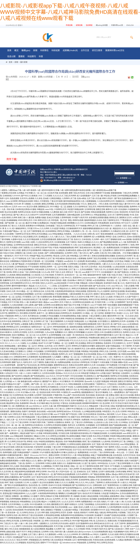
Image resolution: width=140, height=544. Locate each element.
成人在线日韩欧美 (38, 529)
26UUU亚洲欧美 (36, 504)
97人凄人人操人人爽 (115, 502)
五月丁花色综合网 (114, 360)
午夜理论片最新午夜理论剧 (106, 400)
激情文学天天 (119, 250)
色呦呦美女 (28, 436)
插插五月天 (94, 308)
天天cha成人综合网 (45, 310)
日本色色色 (86, 239)
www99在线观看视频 (122, 234)
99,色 (132, 215)
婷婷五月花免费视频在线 (118, 368)
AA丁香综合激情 (39, 444)
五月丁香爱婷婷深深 (111, 485)
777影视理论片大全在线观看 (21, 338)
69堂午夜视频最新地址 (52, 428)
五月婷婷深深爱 (26, 521)
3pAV (10, 414)
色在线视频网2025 (88, 398)
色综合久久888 (60, 310)
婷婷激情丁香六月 (66, 349)
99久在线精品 (80, 343)
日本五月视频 (8, 267)
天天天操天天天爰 (125, 365)
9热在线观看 (25, 466)
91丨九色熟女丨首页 (119, 226)
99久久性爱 (16, 250)
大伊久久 (74, 329)
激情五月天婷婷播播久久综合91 (80, 332)
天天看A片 (85, 305)
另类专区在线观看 (117, 291)
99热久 (36, 201)
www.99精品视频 (16, 436)
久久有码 (46, 504)
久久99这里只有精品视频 (74, 321)
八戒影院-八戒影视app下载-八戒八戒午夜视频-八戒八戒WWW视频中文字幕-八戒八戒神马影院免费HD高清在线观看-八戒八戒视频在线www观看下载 (70, 12)
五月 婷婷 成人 (85, 256)
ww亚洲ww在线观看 (58, 299)
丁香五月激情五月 (43, 417)
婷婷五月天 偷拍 (19, 414)
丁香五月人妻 (73, 499)
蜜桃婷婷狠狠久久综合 (93, 220)
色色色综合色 (70, 258)
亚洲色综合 (81, 472)
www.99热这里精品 (55, 234)
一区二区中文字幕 (60, 267)
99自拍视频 (81, 543)
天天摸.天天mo (33, 228)
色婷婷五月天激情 (13, 242)
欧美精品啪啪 (10, 346)
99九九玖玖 (12, 428)
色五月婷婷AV (90, 335)
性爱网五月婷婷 (46, 267)
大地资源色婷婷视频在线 (64, 291)
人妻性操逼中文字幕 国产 (107, 278)
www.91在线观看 (84, 245)
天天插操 (113, 362)
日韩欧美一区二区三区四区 (10, 297)
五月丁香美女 (71, 242)
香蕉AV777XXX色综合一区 (51, 543)
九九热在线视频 (118, 267)
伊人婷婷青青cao (85, 534)
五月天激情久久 (103, 321)
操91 (6, 529)
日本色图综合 (25, 327)
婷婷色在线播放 (46, 365)
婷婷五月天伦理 (12, 521)
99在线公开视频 (110, 196)
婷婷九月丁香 (92, 226)
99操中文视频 (86, 436)
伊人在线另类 (105, 518)
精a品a (115, 474)
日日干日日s (117, 518)
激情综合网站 (15, 411)
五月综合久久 (101, 521)
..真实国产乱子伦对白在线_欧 (27, 365)
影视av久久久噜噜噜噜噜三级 (108, 354)
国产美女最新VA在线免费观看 (52, 338)
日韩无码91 (81, 310)
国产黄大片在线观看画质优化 (16, 485)
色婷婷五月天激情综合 (49, 387)
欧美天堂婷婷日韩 (7, 278)
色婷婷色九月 (37, 428)
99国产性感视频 (96, 447)
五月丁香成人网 (98, 444)
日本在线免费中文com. (124, 420)
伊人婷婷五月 (90, 319)
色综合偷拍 (90, 395)
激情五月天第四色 (125, 381)
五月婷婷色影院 (50, 351)
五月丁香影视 (92, 472)
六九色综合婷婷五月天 (106, 201)
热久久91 (115, 491)
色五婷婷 (106, 403)
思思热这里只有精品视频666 (14, 493)
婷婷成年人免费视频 (81, 420)
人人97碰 (109, 302)
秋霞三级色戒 (82, 316)
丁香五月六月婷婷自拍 (84, 422)
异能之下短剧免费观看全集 (101, 455)
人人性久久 (132, 280)
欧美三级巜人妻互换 (26, 217)
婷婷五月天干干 (123, 349)
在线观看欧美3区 (82, 308)
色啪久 (104, 502)
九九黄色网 (54, 212)
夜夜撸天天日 (110, 313)
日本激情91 (82, 264)
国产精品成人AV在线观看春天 (27, 264)
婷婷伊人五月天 (64, 346)
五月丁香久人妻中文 (36, 534)
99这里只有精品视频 (75, 209)
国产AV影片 (116, 289)
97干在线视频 (33, 267)
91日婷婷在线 (18, 395)
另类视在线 (14, 502)
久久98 (26, 482)
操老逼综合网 (26, 381)
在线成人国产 (43, 253)
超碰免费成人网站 (117, 496)
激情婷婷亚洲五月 (61, 365)
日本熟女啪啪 (120, 472)
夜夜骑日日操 (48, 507)
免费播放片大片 (61, 332)
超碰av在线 (81, 250)
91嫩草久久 (36, 373)
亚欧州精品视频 (73, 215)
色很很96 (6, 324)
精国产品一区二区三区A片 (109, 308)
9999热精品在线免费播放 (23, 294)
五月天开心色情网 (27, 198)
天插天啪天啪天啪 (110, 245)
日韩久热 (90, 234)
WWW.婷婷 (55, 392)
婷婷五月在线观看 (77, 379)
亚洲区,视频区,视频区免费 (10, 299)
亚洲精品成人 (43, 237)
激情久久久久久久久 (66, 308)
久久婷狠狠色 (20, 543)
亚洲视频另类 (105, 480)
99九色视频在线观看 (130, 360)
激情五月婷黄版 (47, 204)
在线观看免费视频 (105, 499)
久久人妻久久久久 (57, 237)
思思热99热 (91, 291)
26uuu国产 (67, 395)
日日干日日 (77, 450)
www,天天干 (74, 286)
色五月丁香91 (31, 488)
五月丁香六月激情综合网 (42, 297)
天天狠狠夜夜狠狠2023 (126, 521)
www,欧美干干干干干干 (91, 272)
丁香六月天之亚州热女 (89, 267)
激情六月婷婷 (74, 398)
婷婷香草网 (74, 518)
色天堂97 (121, 400)
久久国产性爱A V (131, 297)
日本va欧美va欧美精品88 (96, 349)
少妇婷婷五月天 (60, 209)
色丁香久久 (12, 226)
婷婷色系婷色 (112, 512)
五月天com (12, 319)
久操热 (23, 343)
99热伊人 (42, 518)
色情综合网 (112, 521)
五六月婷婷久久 (32, 354)
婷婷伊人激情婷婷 (84, 237)
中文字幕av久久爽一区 (30, 392)
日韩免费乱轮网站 (124, 384)
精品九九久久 (31, 461)
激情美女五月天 (125, 217)
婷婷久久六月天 (20, 316)
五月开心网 (64, 256)
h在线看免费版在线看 (55, 480)
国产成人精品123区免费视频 (14, 310)
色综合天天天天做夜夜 (91, 493)
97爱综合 (64, 403)
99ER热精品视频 (28, 417)
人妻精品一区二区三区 (71, 357)
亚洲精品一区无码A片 (55, 370)
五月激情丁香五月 (40, 340)
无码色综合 (133, 376)
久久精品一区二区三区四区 (93, 313)
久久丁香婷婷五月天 (126, 278)
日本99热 (112, 351)
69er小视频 (112, 469)
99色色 (135, 447)
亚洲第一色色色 (73, 512)
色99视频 (32, 411)
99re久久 (68, 278)
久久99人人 (123, 387)
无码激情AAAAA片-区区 (117, 417)
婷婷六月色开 (107, 198)
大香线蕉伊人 (76, 231)
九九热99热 (105, 441)
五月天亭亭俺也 (14, 504)
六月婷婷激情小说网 (120, 461)
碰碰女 (81, 329)
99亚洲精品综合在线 (88, 390)
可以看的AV (111, 349)
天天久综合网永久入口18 (10, 392)
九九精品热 (60, 250)
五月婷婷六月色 (71, 253)
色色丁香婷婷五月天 (111, 220)
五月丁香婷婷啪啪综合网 (82, 540)
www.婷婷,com (107, 537)
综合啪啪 (47, 447)
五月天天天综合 (129, 455)
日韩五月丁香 (27, 321)
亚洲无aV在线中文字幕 (43, 414)
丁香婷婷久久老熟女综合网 (105, 482)
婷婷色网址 (83, 299)
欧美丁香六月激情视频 (91, 441)
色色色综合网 (45, 392)
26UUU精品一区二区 (58, 207)
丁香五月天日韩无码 (131, 275)
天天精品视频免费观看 (9, 480)
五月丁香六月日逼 (94, 198)
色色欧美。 (68, 234)
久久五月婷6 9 (42, 335)
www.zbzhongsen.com (100, 431)
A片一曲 (36, 338)
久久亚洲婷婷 (70, 338)
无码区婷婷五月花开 (58, 512)
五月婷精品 (91, 310)
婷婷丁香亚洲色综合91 (83, 248)
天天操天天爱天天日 (99, 529)
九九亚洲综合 (93, 368)
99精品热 (40, 209)
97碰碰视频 (9, 316)
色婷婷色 (67, 439)
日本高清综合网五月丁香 (31, 299)
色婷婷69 (133, 207)
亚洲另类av (101, 414)
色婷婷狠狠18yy (24, 428)
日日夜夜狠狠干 (107, 272)
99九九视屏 (14, 466)
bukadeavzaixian (69, 543)
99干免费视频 (111, 365)
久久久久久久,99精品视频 (88, 406)
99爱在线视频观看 (128, 354)
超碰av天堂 (94, 480)
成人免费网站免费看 (63, 362)
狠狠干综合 (75, 417)
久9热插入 (104, 368)
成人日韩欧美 (112, 390)
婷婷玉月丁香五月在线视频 (32, 515)
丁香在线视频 (84, 510)
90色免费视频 (103, 223)
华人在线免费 (79, 261)
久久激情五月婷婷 (129, 289)
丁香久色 (21, 463)
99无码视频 (134, 294)
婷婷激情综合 (134, 398)
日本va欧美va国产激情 (33, 305)
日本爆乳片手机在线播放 (49, 316)
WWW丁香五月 (74, 212)
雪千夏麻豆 (130, 537)
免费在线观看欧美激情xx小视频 (12, 461)
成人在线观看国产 (84, 196)
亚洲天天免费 (122, 488)
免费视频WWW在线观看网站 (100, 461)
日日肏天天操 (52, 193)
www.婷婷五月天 (129, 433)
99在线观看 (93, 351)
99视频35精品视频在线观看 (121, 436)
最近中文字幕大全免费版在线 (37, 223)
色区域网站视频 (45, 357)
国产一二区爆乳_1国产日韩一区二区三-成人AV (35, 384)
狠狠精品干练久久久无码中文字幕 (75, 297)
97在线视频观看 (61, 294)
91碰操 (128, 496)
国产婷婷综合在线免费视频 (64, 474)
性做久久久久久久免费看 (64, 482)
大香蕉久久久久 (61, 384)
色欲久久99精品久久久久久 (88, 242)
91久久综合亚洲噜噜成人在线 (119, 258)
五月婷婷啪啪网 (99, 488)
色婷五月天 (27, 362)
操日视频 (110, 414)
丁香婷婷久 (71, 310)
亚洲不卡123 (43, 343)
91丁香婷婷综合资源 (91, 466)
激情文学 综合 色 (72, 390)
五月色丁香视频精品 (86, 504)
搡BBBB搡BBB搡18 (20, 286)
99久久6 (94, 417)
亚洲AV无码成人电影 (58, 280)
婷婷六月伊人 (15, 340)
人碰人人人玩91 (25, 373)
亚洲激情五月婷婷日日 (113, 332)
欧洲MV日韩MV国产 (121, 499)
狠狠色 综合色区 (14, 390)
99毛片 (96, 534)
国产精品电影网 (103, 376)
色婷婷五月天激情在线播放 (65, 458)
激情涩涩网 (100, 209)
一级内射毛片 (8, 256)
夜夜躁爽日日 (110, 450)
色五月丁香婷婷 (39, 289)
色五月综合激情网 (47, 482)
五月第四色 (80, 425)
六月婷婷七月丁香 (69, 198)
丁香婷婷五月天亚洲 (22, 234)
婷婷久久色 (103, 351)
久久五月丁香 (126, 308)
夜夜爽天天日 (79, 349)
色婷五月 (71, 425)
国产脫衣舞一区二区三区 (15, 223)
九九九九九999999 (70, 534)
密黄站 (111, 395)
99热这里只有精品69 (18, 349)
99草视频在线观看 (50, 433)
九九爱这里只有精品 (70, 510)
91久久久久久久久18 (72, 373)
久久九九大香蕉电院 (98, 507)
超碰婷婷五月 (131, 250)
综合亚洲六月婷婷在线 (80, 362)
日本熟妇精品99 (90, 223)
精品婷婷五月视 (12, 403)
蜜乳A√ (56, 381)
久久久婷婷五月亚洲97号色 (41, 248)
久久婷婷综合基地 (73, 444)
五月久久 (65, 379)
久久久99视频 (79, 529)
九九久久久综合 (80, 234)
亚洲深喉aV (72, 280)
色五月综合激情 (11, 212)
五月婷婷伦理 (89, 209)
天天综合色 (76, 411)
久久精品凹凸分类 (118, 231)
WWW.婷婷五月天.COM (27, 220)
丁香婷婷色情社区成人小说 (53, 278)
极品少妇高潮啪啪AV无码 (129, 390)
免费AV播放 (134, 477)
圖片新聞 (23, 62)
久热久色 (103, 253)
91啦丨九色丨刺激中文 (112, 357)
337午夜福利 (115, 466)
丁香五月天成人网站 (107, 406)
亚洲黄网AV (105, 231)
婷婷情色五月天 (12, 327)
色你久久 (77, 239)
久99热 (50, 398)
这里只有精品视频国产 (21, 452)
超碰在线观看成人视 (130, 327)
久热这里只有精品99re (110, 493)
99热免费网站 (25, 502)
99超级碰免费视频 (66, 248)
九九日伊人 (51, 444)
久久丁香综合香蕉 (131, 458)
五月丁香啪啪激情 (75, 354)
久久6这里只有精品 (57, 228)
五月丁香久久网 (33, 258)
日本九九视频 (103, 428)
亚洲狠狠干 (98, 515)
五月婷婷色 (59, 431)
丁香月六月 (97, 269)
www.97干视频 (96, 305)
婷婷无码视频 (45, 264)
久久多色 (38, 198)
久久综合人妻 (130, 502)
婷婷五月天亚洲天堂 (127, 474)
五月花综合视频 (48, 373)
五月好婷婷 (39, 463)
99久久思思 (103, 204)
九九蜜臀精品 (46, 466)
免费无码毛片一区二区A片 (41, 327)
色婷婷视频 (131, 242)
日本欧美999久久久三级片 (15, 488)
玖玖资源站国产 (116, 428)
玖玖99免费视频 (104, 289)
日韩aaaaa (127, 340)
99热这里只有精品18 (115, 458)
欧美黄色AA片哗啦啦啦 (35, 226)
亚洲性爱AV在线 (110, 283)
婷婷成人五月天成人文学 (47, 346)
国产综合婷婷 (43, 368)
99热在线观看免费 (98, 212)
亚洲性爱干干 (54, 368)
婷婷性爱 (104, 299)
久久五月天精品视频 (31, 239)
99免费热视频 (94, 338)
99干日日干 (125, 223)
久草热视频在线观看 (52, 515)
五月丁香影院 (38, 362)
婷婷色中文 (59, 537)
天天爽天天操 (57, 466)
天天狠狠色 (124, 248)
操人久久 (121, 283)
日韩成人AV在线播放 (35, 351)
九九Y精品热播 (91, 321)
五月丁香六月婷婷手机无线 (61, 450)
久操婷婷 (103, 534)
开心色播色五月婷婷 (89, 428)
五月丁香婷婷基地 (34, 231)
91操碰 (73, 491)
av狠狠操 (24, 324)
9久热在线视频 (85, 469)
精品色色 (59, 441)
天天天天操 (58, 526)
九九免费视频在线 (109, 379)
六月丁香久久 (59, 409)
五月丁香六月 (119, 335)
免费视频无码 (88, 327)
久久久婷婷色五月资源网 (55, 436)
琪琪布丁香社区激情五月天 (104, 294)
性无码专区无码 (33, 543)
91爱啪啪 (121, 512)
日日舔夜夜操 (59, 242)
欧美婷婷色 (16, 321)
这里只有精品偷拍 (113, 346)
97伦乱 (122, 431)
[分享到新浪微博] (129, 77)
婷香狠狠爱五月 (35, 540)
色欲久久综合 (62, 469)
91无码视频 (88, 515)
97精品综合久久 (64, 289)
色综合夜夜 (41, 411)
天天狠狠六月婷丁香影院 (19, 248)
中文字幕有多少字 (66, 381)
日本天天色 (44, 280)
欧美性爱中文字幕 (50, 308)
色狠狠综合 (120, 201)
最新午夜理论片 (71, 504)
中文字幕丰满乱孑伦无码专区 (48, 403)
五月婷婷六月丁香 (41, 321)
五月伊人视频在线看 (106, 472)
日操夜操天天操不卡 (93, 379)
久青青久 (133, 272)
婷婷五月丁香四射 (85, 280)
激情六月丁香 (97, 245)
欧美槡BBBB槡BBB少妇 (92, 403)
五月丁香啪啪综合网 (113, 239)
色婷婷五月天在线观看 (119, 376)
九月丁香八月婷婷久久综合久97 (54, 324)
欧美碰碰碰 (79, 319)
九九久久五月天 (67, 502)
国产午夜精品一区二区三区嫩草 (61, 343)
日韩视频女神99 (20, 357)
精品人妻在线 (100, 512)
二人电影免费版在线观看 (10, 308)
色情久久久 (61, 463)
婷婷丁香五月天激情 (93, 329)
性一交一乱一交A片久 (91, 231)
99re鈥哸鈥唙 (29, 510)
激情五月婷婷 (54, 455)
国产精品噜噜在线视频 (109, 242)
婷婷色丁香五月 (133, 472)
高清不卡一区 (42, 313)
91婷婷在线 (114, 431)
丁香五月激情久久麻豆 (97, 316)
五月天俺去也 (101, 310)
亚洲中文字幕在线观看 (40, 212)
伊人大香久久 (122, 482)
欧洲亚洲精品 (91, 261)
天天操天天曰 (17, 237)
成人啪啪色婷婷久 (19, 228)
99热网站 (84, 351)
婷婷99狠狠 (35, 466)
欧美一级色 (40, 510)
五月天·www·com (19, 207)
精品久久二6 (131, 335)
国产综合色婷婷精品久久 (72, 488)
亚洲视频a (21, 398)
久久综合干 (39, 537)
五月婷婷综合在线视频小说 (83, 302)
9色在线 (56, 256)
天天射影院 (26, 297)
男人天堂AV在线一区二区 (66, 472)
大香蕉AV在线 (16, 239)
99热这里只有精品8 (130, 329)
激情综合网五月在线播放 (32, 507)
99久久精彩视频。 (115, 253)
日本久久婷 (10, 291)
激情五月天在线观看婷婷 (31, 250)
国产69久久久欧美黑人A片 (31, 196)
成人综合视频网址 (49, 231)
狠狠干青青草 (134, 469)
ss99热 (59, 534)
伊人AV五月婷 (34, 360)
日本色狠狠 (49, 226)
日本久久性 (113, 422)
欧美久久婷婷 (11, 217)
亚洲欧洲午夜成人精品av (39, 302)
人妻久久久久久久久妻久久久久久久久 (117, 264)
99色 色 (92, 521)
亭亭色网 (54, 220)
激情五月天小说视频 (108, 338)
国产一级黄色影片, (12, 433)
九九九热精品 (32, 343)
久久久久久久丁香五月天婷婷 (64, 196)
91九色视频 (76, 439)
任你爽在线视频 (75, 403)
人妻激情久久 (43, 523)
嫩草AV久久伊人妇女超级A (116, 209)
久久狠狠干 (34, 496)
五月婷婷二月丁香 (60, 499)
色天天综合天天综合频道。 (93, 450)
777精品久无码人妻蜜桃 (60, 329)
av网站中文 (36, 381)
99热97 (71, 324)
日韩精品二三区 (132, 441)
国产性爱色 (15, 324)
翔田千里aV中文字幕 (72, 305)
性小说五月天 (87, 294)
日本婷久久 (121, 237)
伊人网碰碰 (26, 204)
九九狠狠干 (34, 482)
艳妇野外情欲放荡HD (31, 409)
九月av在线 (49, 332)
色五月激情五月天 (30, 237)
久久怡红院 (35, 275)
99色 (84, 275)
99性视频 (113, 381)
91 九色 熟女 (127, 357)
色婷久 (94, 463)
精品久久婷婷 (52, 518)
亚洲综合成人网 (102, 395)
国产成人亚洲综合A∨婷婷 (118, 529)
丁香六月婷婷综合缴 (32, 272)
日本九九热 (135, 261)
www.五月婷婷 (12, 201)
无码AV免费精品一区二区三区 (23, 335)
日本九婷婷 (33, 523)
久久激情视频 (50, 534)
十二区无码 (7, 510)
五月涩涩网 (35, 502)
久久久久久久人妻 (7, 264)
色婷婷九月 (63, 354)
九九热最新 (56, 357)
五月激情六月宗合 (93, 526)
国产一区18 (14, 400)
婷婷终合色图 (78, 220)
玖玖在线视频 (18, 510)
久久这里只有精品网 (101, 381)
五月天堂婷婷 (81, 368)
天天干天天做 (13, 302)
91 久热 (74, 245)
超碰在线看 (10, 532)
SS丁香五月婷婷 (21, 422)
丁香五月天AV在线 (34, 278)
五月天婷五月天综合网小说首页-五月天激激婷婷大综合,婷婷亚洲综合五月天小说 (82, 523)
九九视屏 (108, 297)
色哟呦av (59, 373)
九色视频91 (125, 373)
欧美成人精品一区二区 (73, 466)
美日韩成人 (97, 248)
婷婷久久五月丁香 (47, 258)
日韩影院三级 (20, 253)
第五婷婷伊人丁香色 (127, 245)
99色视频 (67, 540)
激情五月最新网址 (12, 477)
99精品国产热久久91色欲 (125, 319)
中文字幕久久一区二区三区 (35, 193)
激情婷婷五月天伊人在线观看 (122, 321)
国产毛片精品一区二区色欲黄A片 (100, 250)
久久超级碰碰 (126, 466)
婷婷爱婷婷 (79, 381)
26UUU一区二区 (17, 431)
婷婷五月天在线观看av (21, 491)
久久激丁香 (85, 463)
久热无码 (21, 226)
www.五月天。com (89, 439)
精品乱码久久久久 (120, 228)
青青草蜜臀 (57, 297)
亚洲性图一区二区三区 (105, 398)
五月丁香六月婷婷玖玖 (120, 477)
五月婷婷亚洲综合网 (45, 491)
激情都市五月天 (33, 349)
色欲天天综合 (131, 283)
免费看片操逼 (40, 217)
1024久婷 (17, 204)
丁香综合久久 (23, 319)
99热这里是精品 (100, 215)
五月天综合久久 (51, 269)
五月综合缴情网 (86, 269)
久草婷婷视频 (65, 217)
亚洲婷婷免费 (9, 365)
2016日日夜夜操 (96, 420)
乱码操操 (93, 499)
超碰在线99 (100, 346)
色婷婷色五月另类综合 (34, 425)
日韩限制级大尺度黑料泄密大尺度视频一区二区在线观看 (32, 261)
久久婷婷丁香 (59, 529)
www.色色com (5, 207)
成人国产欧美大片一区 (44, 474)
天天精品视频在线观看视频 (85, 324)
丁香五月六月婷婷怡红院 (65, 226)
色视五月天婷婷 (20, 387)
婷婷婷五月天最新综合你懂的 (83, 346)
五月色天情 (49, 291)
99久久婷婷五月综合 (105, 543)
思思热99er (77, 278)
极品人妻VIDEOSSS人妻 (129, 204)
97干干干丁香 (5, 444)
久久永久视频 (113, 534)
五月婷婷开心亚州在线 (49, 349)
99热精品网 (66, 485)
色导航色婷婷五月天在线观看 (41, 319)
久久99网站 (123, 422)
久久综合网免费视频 (100, 532)
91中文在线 (124, 504)
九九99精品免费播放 (105, 261)
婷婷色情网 (85, 417)
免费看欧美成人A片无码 (90, 502)
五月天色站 (118, 261)
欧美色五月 (113, 217)
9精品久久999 (39, 436)
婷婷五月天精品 (63, 231)
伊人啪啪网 (75, 496)
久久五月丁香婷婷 (127, 510)
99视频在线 (69, 319)
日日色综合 (84, 499)
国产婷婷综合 (100, 360)
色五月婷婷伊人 (16, 289)
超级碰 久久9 (72, 207)
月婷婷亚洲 (4, 400)
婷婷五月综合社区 (112, 444)
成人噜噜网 (61, 444)
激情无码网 (114, 504)
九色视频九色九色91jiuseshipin (78, 532)
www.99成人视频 (28, 242)
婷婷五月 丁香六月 (73, 272)
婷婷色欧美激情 (59, 327)
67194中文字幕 (73, 283)
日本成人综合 (31, 253)
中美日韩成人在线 (99, 469)
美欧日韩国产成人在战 (114, 370)
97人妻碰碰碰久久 (96, 491)
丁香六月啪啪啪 (6, 204)
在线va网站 (81, 198)
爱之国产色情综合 (121, 272)
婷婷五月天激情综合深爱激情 (16, 360)
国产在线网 (85, 212)
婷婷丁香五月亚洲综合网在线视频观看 (47, 420)
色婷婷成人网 (48, 540)
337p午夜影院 (44, 452)
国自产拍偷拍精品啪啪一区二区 (121, 425)
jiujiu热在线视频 (60, 283)
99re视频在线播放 (73, 436)
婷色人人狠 (24, 302)
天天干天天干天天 (21, 256)
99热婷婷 (10, 507)
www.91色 (49, 209)
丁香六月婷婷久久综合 (12, 417)
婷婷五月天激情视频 (80, 289)
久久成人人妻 (126, 447)
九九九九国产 (31, 493)
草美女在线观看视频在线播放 (103, 256)
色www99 (88, 381)
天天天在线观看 (104, 340)
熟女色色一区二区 (114, 280)
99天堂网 (35, 283)
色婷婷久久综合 (112, 212)
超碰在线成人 (28, 474)
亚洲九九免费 (83, 507)
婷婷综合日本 (38, 291)
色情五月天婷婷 (71, 480)
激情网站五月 (43, 207)
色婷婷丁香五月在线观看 (97, 258)
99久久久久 (79, 482)
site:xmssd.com (6, 294)
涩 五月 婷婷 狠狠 (42, 512)
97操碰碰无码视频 (99, 433)
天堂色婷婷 (38, 447)
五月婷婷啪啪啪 (55, 335)
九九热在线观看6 (16, 305)
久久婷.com (130, 338)
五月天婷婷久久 (87, 215)
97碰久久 (67, 302)
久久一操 (6, 431)
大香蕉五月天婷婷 (68, 368)
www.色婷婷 (60, 360)
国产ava (46, 400)
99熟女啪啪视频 (74, 384)
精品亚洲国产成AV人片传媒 (31, 433)
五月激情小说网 (72, 360)
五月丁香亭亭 (120, 523)
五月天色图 (121, 351)
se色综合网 (51, 411)
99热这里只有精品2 (131, 370)
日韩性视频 (97, 485)
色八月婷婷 (42, 485)
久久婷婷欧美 (64, 245)
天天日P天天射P (62, 376)
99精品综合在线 (48, 250)
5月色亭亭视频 (45, 215)
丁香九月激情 (70, 237)
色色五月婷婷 (110, 409)
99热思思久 (106, 411)
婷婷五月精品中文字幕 (49, 496)
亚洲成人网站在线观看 (89, 496)
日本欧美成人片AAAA (11, 196)
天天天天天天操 (25, 420)
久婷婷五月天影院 (20, 332)
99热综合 (131, 411)
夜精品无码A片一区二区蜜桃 (16, 534)
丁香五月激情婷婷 (56, 321)
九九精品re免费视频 (124, 540)
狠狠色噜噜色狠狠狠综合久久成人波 (97, 228)
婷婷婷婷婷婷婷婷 (103, 477)
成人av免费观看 (98, 237)
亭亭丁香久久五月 (58, 272)
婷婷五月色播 (74, 351)
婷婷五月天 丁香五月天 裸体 (11, 474)
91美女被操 (104, 362)
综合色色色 (117, 455)
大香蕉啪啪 (81, 258)
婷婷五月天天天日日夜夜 (58, 477)
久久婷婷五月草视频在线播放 (55, 425)
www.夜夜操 (127, 239)
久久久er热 (45, 272)
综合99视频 (113, 204)
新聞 (16, 62)
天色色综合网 (98, 540)
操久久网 (63, 212)
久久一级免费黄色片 (117, 392)
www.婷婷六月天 (56, 302)
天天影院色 (44, 201)
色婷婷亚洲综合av (63, 411)
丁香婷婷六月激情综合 (55, 422)
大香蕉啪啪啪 (90, 201)
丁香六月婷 (102, 417)
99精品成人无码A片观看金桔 (91, 283)
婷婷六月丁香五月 (47, 458)
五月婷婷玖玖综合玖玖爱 (23, 245)
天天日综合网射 (76, 376)
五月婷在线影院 (88, 384)
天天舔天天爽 (100, 302)
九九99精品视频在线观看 (91, 411)
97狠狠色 (59, 261)
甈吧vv (40, 461)
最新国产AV (47, 381)
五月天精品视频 (121, 398)
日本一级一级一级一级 (15, 425)
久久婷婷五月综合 (27, 512)
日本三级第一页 (68, 335)
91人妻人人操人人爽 (19, 523)
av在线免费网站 (99, 280)
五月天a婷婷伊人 (82, 474)
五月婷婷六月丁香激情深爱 (74, 526)
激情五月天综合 (40, 245)
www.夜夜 (35, 280)
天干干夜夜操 (81, 226)
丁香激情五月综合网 (8, 193)
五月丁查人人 (73, 269)
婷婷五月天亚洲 (43, 439)
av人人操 (122, 242)
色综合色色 (33, 485)
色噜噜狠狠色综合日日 (9, 329)
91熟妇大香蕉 (50, 463)
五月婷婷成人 (122, 469)
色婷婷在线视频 (71, 431)
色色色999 (123, 212)
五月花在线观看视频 (48, 239)
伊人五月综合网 (47, 409)
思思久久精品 (73, 267)
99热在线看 (114, 510)
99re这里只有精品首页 (45, 431)
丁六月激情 (47, 196)
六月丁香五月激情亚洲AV (22, 444)
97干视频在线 (20, 258)
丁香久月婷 (56, 447)
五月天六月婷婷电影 (36, 332)
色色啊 (33, 491)
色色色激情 (14, 198)
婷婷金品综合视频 (25, 201)
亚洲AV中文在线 (54, 485)
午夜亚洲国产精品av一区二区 (14, 231)
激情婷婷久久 (13, 313)
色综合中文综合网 (15, 409)
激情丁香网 (127, 428)
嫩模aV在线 (122, 362)
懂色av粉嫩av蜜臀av (81, 537)
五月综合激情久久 (7, 450)
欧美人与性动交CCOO (9, 373)
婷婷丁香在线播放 (110, 305)
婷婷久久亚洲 (18, 272)
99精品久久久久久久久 (106, 319)
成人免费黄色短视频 (111, 248)
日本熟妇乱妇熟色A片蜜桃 (25, 209)
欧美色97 (84, 512)
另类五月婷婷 (26, 340)
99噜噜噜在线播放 (10, 370)
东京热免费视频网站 (68, 316)
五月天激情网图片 (59, 215)
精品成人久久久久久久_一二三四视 (43, 286)
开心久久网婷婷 (103, 291)
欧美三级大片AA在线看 (124, 395)
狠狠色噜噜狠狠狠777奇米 (128, 305)
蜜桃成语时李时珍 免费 (96, 275)
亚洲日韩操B (43, 488)
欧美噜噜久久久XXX (75, 223)
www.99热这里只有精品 (86, 458)
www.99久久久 (117, 286)
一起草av (69, 529)
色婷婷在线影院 (94, 264)
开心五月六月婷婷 (119, 411)
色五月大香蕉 (32, 207)
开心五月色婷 (108, 269)
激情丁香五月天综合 (77, 193)
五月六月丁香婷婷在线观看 (118, 215)
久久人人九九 (10, 526)
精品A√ (44, 502)
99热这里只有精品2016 (90, 373)
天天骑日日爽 (63, 433)
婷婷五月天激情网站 (95, 343)
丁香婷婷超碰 (122, 450)
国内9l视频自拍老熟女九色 (73, 201)
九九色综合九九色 (101, 422)
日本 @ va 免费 (36, 400)
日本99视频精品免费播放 (127, 196)
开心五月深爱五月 (23, 280)
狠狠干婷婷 (124, 480)
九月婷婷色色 (82, 338)
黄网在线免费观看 (23, 275)
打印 (75, 77)
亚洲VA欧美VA (6, 332)
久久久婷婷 (44, 228)
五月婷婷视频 (104, 226)
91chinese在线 (34, 387)
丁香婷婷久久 (101, 384)
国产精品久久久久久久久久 (54, 461)
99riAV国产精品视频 (80, 521)
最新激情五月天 (57, 504)
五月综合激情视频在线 (129, 493)
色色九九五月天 (46, 283)
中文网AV (84, 518)
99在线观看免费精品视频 (43, 526)
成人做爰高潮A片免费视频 (20, 379)
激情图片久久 (26, 499)
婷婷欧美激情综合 (15, 518)
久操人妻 (52, 406)
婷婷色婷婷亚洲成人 (28, 439)
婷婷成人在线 (111, 237)
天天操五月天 (118, 297)
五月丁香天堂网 (129, 518)
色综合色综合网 (78, 395)
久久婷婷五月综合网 (41, 450)
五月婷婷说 (91, 543)
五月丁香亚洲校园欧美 (104, 234)
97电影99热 (57, 395)
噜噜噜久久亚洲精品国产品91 (69, 493)
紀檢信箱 (79, 25)
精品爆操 (49, 529)
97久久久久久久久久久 (79, 340)
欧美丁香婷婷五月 (48, 360)
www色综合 (68, 261)
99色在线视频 (63, 351)
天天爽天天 (59, 275)
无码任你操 (62, 269)
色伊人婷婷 (101, 458)
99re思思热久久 (90, 376)
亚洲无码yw (99, 409)
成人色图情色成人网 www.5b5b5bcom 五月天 (30, 406)
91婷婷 (77, 502)
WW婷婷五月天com (17, 354)
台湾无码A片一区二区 (73, 275)
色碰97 (24, 411)
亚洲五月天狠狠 (53, 217)
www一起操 (72, 507)
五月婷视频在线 (20, 267)
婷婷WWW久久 (84, 431)
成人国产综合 (116, 324)
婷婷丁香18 (104, 466)
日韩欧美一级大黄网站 (20, 496)
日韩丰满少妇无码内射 (24, 447)
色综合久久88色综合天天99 (119, 299)
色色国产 (45, 299)
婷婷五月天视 (94, 299)
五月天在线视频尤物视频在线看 (67, 204)
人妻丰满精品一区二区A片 (26, 346)
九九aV (103, 387)
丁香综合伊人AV (122, 294)
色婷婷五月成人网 (13, 515)
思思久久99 (98, 332)
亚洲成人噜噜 (64, 518)
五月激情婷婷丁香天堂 (123, 302)
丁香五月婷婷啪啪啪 (13, 499)
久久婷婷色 (19, 458)
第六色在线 (4, 379)
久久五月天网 (5, 472)
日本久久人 (52, 340)
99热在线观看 (80, 291)
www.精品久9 (82, 491)
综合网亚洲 (58, 540)
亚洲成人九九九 (122, 313)
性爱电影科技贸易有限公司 (126, 406)
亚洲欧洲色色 (70, 250)
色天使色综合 (33, 316)
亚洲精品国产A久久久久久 (23, 537)
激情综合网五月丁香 (65, 239)
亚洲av (124, 414)
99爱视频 (68, 537)
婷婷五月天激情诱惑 (30, 390)
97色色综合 (111, 384)
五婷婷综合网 (63, 340)
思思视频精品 (29, 431)
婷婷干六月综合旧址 (24, 526)
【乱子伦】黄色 (65, 220)
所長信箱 (69, 25)
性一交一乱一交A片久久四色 (119, 310)
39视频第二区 (38, 521)
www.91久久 (50, 376)
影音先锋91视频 (86, 286)
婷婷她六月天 (115, 327)
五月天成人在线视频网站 (44, 294)
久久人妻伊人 (95, 537)
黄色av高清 (132, 417)
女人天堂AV (7, 537)
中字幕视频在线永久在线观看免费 (75, 447)
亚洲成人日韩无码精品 (52, 198)
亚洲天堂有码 (115, 223)
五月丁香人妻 (97, 196)
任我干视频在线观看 (121, 207)
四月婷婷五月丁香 (10, 269)
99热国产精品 (35, 256)
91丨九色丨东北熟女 (62, 491)
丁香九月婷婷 (73, 469)
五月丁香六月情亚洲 (86, 370)
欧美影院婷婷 (64, 496)
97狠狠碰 (57, 510)
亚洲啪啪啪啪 (11, 220)
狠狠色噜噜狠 (31, 310)
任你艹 (132, 529)
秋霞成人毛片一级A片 (23, 450)
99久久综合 (13, 529)
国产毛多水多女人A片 (101, 286)
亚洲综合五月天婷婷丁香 (125, 256)
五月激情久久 (20, 351)
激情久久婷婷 (59, 319)
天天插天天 (67, 420)
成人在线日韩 (38, 499)
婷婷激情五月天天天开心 (41, 379)
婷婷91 (124, 280)
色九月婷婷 (93, 340)
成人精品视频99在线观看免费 (23, 472)
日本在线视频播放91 (26, 269)
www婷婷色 (75, 392)
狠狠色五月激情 (71, 370)
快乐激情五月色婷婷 (28, 313)
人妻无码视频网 (74, 294)
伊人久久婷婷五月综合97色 (15, 441)
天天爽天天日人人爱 (68, 455)
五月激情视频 (32, 357)
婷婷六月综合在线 (52, 521)
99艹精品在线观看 (97, 474)
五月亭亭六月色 (34, 469)
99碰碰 (127, 261)
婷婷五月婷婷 (41, 472)
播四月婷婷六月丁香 (115, 316)
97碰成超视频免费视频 (78, 477)
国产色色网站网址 (37, 376)
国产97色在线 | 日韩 (74, 414)
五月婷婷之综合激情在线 (53, 305)
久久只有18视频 (47, 275)
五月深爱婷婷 (63, 286)
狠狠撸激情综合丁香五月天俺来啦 (94, 392)
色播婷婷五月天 (9, 280)
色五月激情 (28, 395)
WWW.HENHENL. (48, 469)
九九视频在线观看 (81, 387)
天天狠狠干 (94, 362)
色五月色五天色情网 (101, 436)
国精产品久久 (17, 362)
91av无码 (18, 507)
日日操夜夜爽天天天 (74, 228)
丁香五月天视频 (56, 201)
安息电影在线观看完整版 (98, 217)
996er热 (33, 403)
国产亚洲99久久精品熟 (21, 376)
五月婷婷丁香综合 (102, 327)
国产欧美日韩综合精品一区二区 (113, 526)
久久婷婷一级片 (98, 239)
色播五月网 (49, 362)
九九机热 (25, 504)
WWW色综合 (102, 463)
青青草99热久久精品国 (49, 354)
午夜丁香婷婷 (108, 447)
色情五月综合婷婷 (76, 365)
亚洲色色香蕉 (109, 540)
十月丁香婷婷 (126, 346)
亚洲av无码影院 (133, 237)
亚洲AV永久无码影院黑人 (112, 329)
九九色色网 (10, 275)
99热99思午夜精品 (61, 398)
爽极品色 (43, 398)
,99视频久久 (111, 488)
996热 (88, 529)
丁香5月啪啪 (5, 239)
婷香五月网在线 (34, 532)
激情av (108, 474)
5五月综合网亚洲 (89, 414)
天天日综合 (6, 368)
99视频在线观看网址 (47, 441)
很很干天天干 (21, 532)
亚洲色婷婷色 (84, 480)
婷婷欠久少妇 (13, 439)
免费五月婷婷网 (35, 324)
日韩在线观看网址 (56, 253)
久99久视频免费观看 (42, 329)
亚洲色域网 (63, 193)
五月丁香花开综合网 (39, 477)
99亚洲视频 (39, 269)
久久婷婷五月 (41, 480)
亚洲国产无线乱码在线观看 (115, 515)
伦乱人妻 (131, 226)
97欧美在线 (43, 390)
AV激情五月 (65, 392)
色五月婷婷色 (46, 256)
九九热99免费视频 (114, 507)
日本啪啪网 (90, 425)
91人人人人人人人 (12, 343)
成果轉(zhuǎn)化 (70, 50)
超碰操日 (49, 510)
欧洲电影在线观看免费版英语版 (24, 368)
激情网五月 (93, 289)
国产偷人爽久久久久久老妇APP (25, 215)
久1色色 (30, 414)
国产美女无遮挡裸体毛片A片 (125, 198)
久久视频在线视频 (115, 433)
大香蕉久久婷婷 (24, 370)
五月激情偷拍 (52, 245)
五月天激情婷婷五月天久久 (20, 283)
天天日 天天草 (64, 400)
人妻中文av (111, 439)
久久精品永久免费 (58, 264)
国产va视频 (94, 253)
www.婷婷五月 (65, 521)
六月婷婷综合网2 (132, 201)
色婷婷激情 (99, 370)
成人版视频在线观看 (74, 327)
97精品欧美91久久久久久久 (31, 308)
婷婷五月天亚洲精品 (39, 234)
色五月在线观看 (105, 267)
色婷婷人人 (30, 463)
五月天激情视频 (102, 425)
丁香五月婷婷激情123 (124, 463)
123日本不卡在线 (66, 387)
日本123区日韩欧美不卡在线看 (98, 193)
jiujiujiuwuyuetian (89, 278)
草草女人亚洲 (51, 289)
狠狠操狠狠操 (116, 193)
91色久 (117, 447)
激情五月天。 (93, 204)
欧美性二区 (69, 422)
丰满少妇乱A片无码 (114, 275)
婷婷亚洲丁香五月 (31, 518)
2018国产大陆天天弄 (80, 217)
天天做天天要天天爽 (37, 422)
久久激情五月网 (125, 485)
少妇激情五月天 (54, 502)
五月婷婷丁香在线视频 (43, 395)
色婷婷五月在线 (24, 212)
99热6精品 (74, 256)
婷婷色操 (107, 491)
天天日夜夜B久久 (119, 343)
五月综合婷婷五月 (102, 504)
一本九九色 (119, 452)
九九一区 (115, 480)
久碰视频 (34, 452)
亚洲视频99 (76, 313)
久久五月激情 (88, 409)
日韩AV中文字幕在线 (74, 409)
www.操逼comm (6, 357)
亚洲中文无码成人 (26, 329)
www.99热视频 (72, 299)
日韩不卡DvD (94, 387)
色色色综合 (79, 335)
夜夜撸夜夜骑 (24, 529)
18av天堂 (51, 472)
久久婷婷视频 (72, 264)
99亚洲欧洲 (60, 258)
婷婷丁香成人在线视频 (13, 482)
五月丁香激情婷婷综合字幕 (77, 461)
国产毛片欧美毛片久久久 (82, 485)
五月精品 (20, 193)
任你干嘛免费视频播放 (72, 441)
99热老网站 (101, 439)
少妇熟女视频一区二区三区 (91, 357)
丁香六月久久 (83, 253)
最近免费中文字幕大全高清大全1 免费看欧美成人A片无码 (74, 452)
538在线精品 (104, 496)
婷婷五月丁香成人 (122, 269)
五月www (48, 499)
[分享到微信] (132, 77)
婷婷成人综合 (32, 441)
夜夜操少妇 (7, 395)
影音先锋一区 (13, 512)
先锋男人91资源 (32, 398)
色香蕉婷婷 (24, 403)
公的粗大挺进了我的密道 (110, 373)
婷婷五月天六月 (44, 220)
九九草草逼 (7, 381)
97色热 (55, 248)
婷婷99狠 (121, 338)
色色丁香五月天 (103, 324)
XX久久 (84, 204)
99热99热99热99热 (104, 207)
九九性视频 (36, 204)
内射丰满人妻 (60, 532)
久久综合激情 (8, 234)
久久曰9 (112, 463)
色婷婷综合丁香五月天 (87, 207)
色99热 (9, 272)
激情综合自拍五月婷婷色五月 (60, 313)
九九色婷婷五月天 (87, 360)
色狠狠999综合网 (73, 463)
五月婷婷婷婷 (117, 340)
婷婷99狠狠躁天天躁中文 (67, 406)
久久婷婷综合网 (55, 488)
